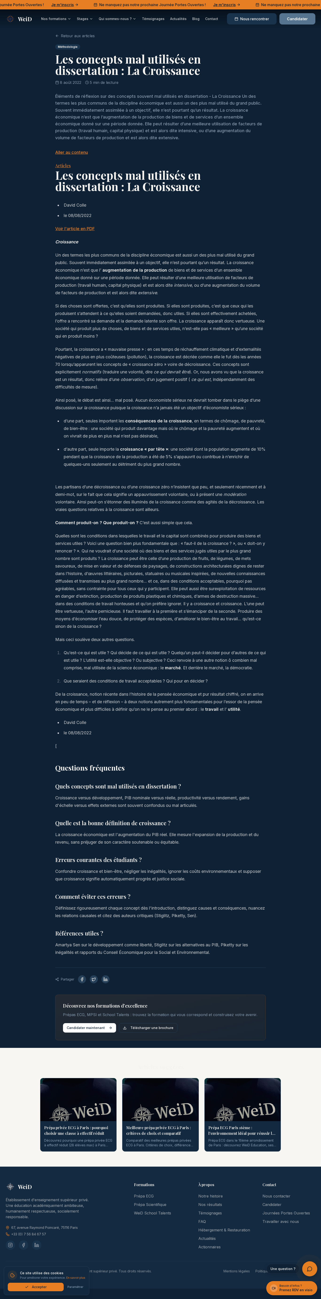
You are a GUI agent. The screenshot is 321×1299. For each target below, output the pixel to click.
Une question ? (282, 1269)
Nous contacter (276, 1196)
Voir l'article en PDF (75, 228)
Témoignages (153, 19)
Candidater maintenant (86, 1028)
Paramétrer (75, 1287)
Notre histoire (210, 1196)
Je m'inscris (50, 4)
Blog (196, 19)
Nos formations (54, 19)
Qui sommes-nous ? (115, 19)
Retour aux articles (78, 35)
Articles (63, 165)
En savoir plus (75, 1277)
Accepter (39, 1287)
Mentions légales (236, 1271)
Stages (82, 19)
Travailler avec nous (280, 1221)
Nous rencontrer (254, 18)
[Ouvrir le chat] (309, 1268)
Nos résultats (210, 1204)
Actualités (178, 19)
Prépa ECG (144, 1196)
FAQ (202, 1221)
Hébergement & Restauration (224, 1230)
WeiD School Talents (152, 1213)
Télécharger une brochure (151, 1028)
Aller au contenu (71, 152)
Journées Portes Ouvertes (286, 1213)
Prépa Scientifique (150, 1204)
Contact (211, 19)
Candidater (297, 18)
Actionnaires (209, 1247)
